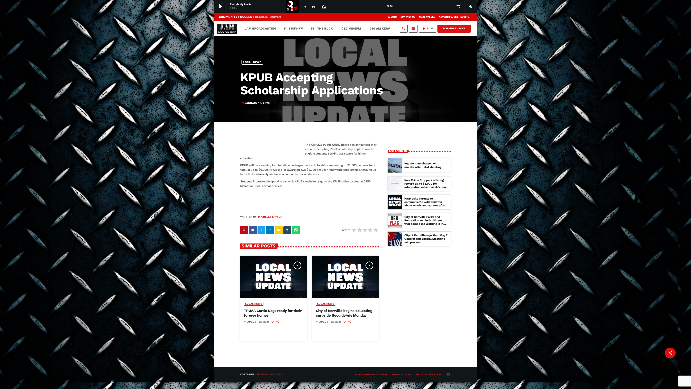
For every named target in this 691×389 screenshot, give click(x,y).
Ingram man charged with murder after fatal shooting (422, 165)
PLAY (428, 28)
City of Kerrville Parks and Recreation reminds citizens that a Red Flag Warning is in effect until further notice (423, 222)
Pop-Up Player (454, 28)
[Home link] (227, 28)
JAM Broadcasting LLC (270, 374)
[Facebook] (448, 374)
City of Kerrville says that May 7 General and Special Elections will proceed (426, 239)
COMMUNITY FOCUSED (250, 17)
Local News (252, 62)
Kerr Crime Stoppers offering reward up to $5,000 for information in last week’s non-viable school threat (425, 185)
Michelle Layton (270, 216)
